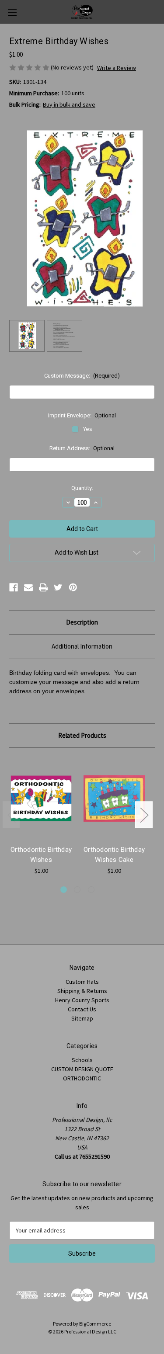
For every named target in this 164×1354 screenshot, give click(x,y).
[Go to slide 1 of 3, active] (63, 889)
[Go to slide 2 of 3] (77, 889)
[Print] (43, 587)
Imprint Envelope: (82, 415)
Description (82, 622)
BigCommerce (95, 1323)
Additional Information (82, 646)
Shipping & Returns (82, 991)
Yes (87, 429)
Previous (11, 814)
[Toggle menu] (12, 12)
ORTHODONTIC (82, 1078)
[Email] (28, 587)
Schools (82, 1060)
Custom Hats (82, 982)
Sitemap (82, 1018)
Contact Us (82, 1009)
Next (144, 814)
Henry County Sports (82, 1000)
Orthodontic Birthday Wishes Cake (114, 855)
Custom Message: (82, 375)
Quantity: (82, 488)
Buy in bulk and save (69, 104)
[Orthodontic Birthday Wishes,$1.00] (41, 798)
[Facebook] (13, 587)
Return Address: (82, 448)
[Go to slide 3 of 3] (91, 889)
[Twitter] (58, 587)
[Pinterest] (73, 587)
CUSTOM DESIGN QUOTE (82, 1069)
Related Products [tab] (82, 735)
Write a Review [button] (116, 68)
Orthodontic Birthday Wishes (41, 855)
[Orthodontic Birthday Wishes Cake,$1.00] (114, 798)
